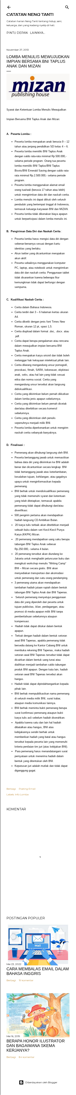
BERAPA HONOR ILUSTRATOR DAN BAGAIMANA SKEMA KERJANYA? (35, 1045)
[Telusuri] (67, 6)
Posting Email (27, 788)
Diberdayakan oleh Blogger (41, 1082)
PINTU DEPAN (17, 33)
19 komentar (26, 980)
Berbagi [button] (11, 788)
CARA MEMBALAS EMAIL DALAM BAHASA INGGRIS (37, 971)
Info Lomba (22, 794)
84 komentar (26, 1057)
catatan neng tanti (30, 14)
